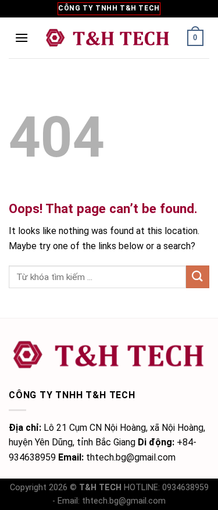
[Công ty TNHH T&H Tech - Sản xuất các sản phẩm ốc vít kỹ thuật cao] (108, 38)
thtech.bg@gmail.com (124, 501)
